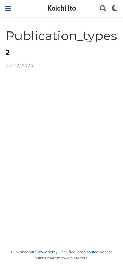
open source (88, 252)
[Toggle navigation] (8, 8)
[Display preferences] (114, 9)
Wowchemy (47, 252)
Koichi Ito (61, 8)
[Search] (103, 9)
